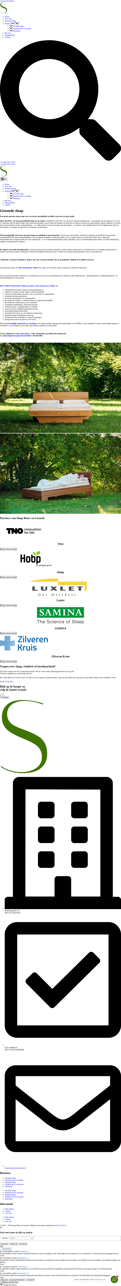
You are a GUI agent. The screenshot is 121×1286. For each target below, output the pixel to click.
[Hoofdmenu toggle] (4, 179)
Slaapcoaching (10, 21)
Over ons (8, 19)
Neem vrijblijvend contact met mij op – (16, 334)
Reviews (8, 33)
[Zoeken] (33, 1238)
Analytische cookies (9, 1267)
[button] (12, 24)
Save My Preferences (17, 1280)
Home (7, 17)
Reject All (14, 1244)
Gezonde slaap (18, 26)
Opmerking (22, 1258)
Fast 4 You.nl (61, 1225)
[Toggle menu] (16, 23)
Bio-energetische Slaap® (29, 268)
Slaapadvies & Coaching (22, 29)
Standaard (23, 1251)
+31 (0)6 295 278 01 (7, 164)
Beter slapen (9, 1209)
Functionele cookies (9, 1258)
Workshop (16, 31)
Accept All (22, 1244)
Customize (4, 1244)
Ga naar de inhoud (7, 1)
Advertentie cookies (9, 1273)
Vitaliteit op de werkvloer (14, 1184)
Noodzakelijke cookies (10, 1251)
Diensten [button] (8, 24)
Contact (8, 37)
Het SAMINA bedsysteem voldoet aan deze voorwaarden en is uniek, (27, 286)
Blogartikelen (10, 35)
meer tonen (7, 1249)
